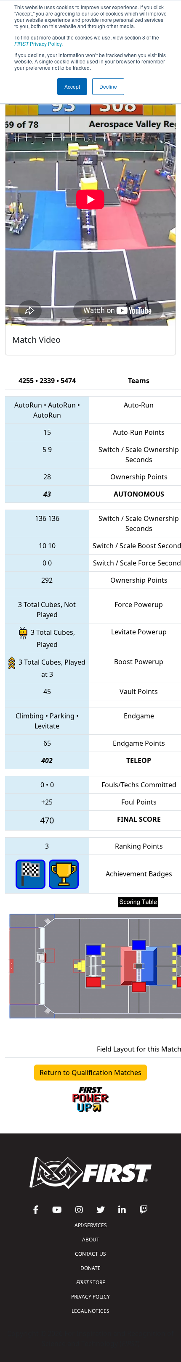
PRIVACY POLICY (90, 1296)
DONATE (90, 1268)
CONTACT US (90, 1253)
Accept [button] (72, 86)
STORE (90, 1282)
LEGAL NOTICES (90, 1311)
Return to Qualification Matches (90, 1072)
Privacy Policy (37, 43)
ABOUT (90, 1239)
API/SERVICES (91, 1225)
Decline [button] (108, 86)
